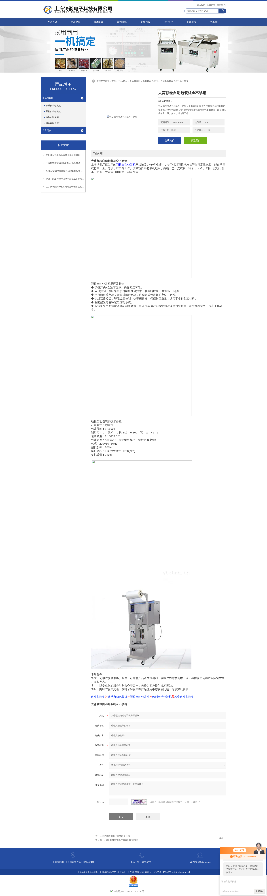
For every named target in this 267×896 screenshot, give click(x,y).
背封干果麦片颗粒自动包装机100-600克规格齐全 (65, 179)
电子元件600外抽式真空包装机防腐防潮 (119, 840)
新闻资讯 (122, 22)
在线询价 (169, 140)
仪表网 (130, 872)
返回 (221, 837)
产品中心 (75, 22)
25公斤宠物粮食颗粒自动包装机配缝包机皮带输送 (65, 171)
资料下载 (145, 22)
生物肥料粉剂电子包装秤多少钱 (115, 836)
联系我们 (221, 5)
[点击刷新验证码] (139, 802)
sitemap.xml (184, 872)
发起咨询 (259, 891)
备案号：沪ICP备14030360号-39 (161, 872)
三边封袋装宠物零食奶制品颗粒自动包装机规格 (65, 163)
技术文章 (98, 22)
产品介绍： (99, 153)
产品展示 (122, 81)
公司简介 (168, 22)
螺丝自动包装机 (53, 105)
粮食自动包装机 (53, 123)
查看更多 (46, 130)
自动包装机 (47, 98)
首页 (114, 81)
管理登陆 (139, 872)
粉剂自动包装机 (53, 117)
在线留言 (211, 5)
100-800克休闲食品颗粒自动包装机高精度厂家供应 (65, 186)
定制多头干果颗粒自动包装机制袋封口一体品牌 (65, 155)
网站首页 (201, 5)
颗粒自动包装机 (53, 111)
